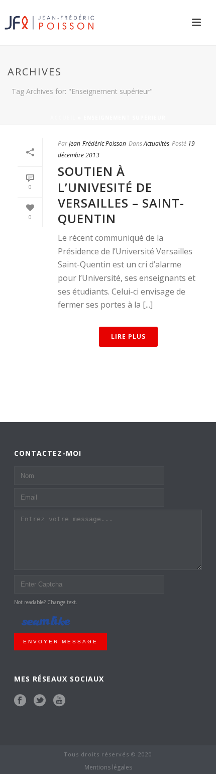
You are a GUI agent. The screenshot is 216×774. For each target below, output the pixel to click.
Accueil (63, 117)
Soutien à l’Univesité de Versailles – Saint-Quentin (121, 195)
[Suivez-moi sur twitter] (40, 701)
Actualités (156, 143)
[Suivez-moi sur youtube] (59, 701)
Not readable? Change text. (45, 602)
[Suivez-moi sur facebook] (20, 701)
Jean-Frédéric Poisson (97, 143)
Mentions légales (108, 767)
